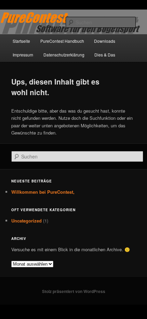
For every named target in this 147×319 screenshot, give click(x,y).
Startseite (21, 41)
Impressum (23, 55)
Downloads (104, 41)
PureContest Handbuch (62, 41)
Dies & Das (104, 55)
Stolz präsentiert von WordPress (73, 291)
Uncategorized (26, 220)
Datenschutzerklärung (63, 55)
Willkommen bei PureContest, (43, 192)
